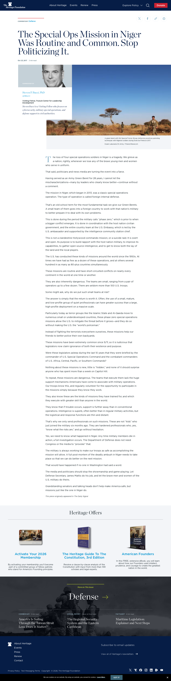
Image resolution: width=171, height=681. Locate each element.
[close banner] (167, 678)
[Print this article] (164, 19)
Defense (32, 21)
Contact (18, 660)
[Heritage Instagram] (146, 670)
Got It (117, 677)
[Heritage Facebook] (140, 670)
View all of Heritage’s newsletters (117, 654)
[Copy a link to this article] (156, 19)
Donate (161, 5)
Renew (84, 5)
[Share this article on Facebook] (147, 19)
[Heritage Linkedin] (151, 670)
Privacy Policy (14, 671)
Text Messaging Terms (30, 671)
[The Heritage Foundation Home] (15, 5)
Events (73, 5)
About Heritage (58, 5)
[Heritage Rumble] (156, 670)
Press (95, 5)
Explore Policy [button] (131, 5)
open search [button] (147, 5)
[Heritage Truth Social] (135, 670)
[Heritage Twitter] (130, 670)
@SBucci (26, 96)
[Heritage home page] (10, 644)
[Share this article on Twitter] (139, 19)
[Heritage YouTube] (161, 670)
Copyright (45, 671)
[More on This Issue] (105, 595)
